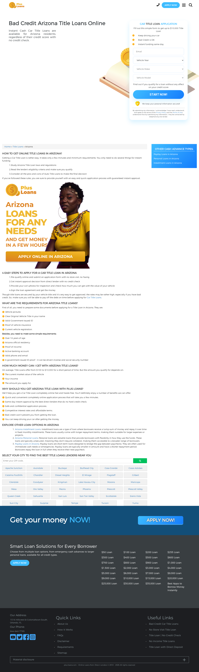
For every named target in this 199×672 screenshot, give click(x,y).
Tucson (105, 503)
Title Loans (18, 146)
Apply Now (19, 562)
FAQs (60, 635)
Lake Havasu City (87, 482)
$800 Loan (130, 562)
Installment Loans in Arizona (168, 163)
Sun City (14, 503)
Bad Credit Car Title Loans (163, 623)
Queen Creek (13, 496)
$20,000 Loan (175, 578)
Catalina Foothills (13, 475)
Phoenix (87, 489)
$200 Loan (152, 552)
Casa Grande (111, 468)
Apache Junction (13, 468)
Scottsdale (111, 496)
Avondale (38, 468)
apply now (171, 5)
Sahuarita (38, 496)
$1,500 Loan (109, 568)
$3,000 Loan (153, 568)
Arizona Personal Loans (26, 438)
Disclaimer (63, 641)
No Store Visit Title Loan (162, 629)
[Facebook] (26, 637)
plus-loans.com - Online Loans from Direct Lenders (85, 665)
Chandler (38, 475)
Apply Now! (161, 520)
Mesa (13, 489)
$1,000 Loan (175, 562)
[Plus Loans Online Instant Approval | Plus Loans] (17, 5)
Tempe (74, 503)
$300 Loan (108, 557)
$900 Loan (152, 562)
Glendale (13, 482)
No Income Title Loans (162, 641)
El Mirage (86, 475)
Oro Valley (38, 489)
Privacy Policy (161, 112)
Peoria (62, 489)
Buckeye (62, 468)
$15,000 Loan (153, 578)
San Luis (62, 496)
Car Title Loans (94, 297)
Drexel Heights (62, 475)
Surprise (44, 503)
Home (7, 146)
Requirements (65, 647)
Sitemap (62, 652)
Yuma (135, 503)
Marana (111, 482)
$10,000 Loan (131, 578)
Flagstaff (111, 475)
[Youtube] (13, 637)
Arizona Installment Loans (28, 429)
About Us (62, 623)
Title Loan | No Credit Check (165, 635)
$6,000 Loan (131, 573)
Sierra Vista (135, 496)
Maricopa (135, 482)
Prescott (111, 489)
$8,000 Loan (175, 573)
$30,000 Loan (131, 583)
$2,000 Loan (131, 568)
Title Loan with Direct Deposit (166, 647)
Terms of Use (177, 112)
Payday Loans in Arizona (27, 444)
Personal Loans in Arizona (166, 158)
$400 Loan (130, 557)
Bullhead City (87, 468)
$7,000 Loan (153, 573)
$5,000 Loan (109, 573)
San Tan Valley (87, 496)
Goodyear (38, 482)
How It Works (65, 629)
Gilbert (135, 475)
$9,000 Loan (109, 578)
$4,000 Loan (175, 568)
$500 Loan (152, 557)
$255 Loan (174, 552)
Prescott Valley (135, 489)
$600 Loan (174, 557)
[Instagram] (33, 637)
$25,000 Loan (109, 583)
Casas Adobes (135, 468)
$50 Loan (107, 552)
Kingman (62, 482)
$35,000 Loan (153, 583)
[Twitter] (19, 637)
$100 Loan (130, 552)
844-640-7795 (17, 631)
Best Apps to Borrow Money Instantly (176, 587)
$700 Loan (108, 562)
